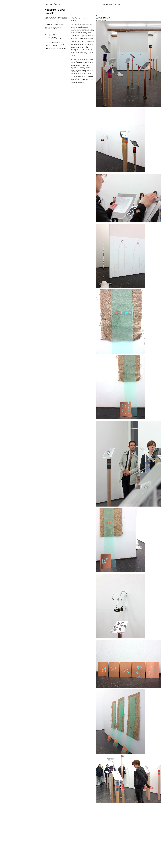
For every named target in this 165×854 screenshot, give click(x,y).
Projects (98, 15)
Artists (103, 4)
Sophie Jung (73, 24)
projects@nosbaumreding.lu (51, 30)
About (118, 4)
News (114, 4)
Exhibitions (109, 4)
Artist (72, 15)
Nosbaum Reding (52, 4)
